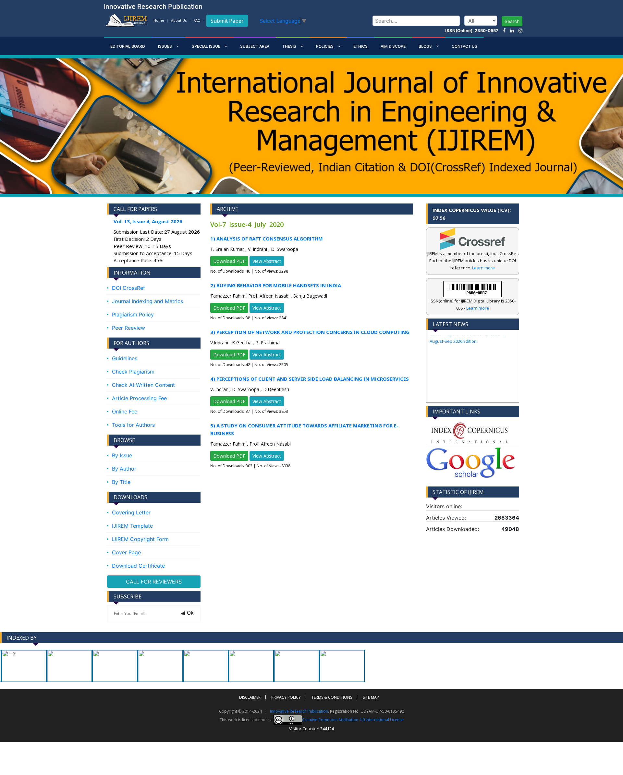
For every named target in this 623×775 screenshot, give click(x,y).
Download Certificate (138, 565)
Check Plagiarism (133, 371)
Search (512, 21)
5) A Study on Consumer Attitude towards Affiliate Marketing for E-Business (304, 429)
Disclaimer (250, 697)
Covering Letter (131, 512)
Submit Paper (227, 20)
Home (158, 20)
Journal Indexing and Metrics (147, 301)
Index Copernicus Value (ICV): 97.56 (472, 214)
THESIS (289, 46)
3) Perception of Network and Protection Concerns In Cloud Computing (309, 332)
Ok (189, 612)
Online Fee (124, 411)
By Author (124, 468)
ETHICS (360, 46)
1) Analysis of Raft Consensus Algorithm (266, 238)
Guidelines (124, 358)
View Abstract (266, 261)
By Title (121, 482)
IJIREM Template (132, 526)
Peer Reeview (128, 328)
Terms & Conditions (332, 697)
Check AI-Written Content (143, 385)
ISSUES (165, 46)
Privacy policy (286, 697)
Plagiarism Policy (133, 314)
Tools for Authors (133, 425)
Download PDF (229, 261)
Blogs (426, 46)
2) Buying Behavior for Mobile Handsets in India (275, 285)
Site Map (371, 697)
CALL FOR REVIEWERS (154, 581)
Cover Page (126, 552)
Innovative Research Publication (299, 711)
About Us (179, 20)
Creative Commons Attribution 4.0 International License (353, 719)
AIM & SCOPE (393, 46)
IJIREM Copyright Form (140, 539)
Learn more (483, 268)
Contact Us (464, 46)
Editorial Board (127, 46)
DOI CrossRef (128, 288)
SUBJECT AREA (254, 46)
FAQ (197, 20)
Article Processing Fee (139, 398)
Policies (325, 46)
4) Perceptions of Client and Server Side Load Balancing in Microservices (309, 378)
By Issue (122, 455)
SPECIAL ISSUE (206, 46)
